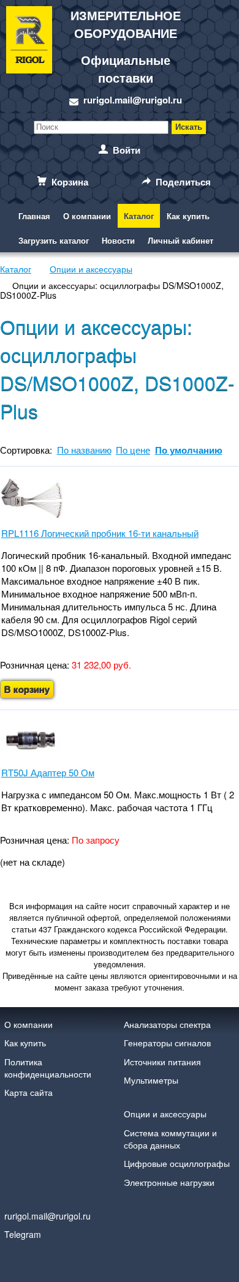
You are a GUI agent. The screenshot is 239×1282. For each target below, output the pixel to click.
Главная (34, 216)
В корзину (27, 689)
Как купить (188, 216)
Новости (118, 240)
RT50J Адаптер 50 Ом (47, 772)
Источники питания (162, 1061)
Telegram (22, 1234)
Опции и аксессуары (165, 1114)
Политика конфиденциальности (47, 1067)
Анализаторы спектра (167, 1024)
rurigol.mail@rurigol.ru (132, 100)
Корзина (69, 182)
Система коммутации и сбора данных (170, 1138)
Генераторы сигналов (167, 1042)
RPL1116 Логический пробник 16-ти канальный (100, 533)
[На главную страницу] (29, 56)
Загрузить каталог (53, 240)
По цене (133, 449)
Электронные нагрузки (169, 1182)
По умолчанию (188, 450)
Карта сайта (28, 1092)
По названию (84, 449)
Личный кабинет (180, 240)
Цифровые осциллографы (177, 1163)
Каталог (139, 216)
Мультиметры (151, 1080)
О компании (87, 216)
